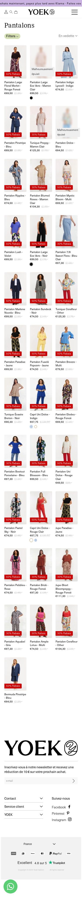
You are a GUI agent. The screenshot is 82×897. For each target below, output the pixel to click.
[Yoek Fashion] (41, 12)
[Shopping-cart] (16, 12)
